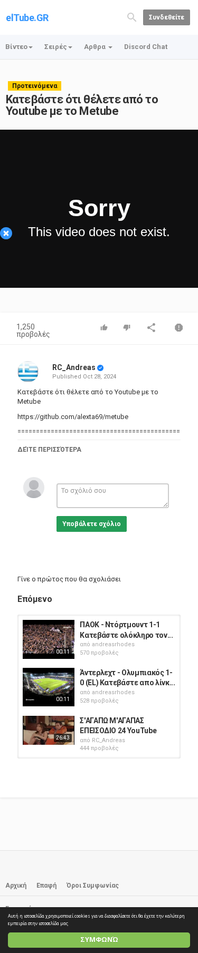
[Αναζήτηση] (132, 16)
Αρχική (15, 885)
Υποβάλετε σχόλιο (91, 524)
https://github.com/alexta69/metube (72, 417)
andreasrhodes (113, 644)
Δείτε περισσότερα (49, 449)
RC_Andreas (74, 367)
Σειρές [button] (55, 47)
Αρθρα (95, 47)
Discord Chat (145, 47)
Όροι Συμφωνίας (93, 885)
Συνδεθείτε (166, 17)
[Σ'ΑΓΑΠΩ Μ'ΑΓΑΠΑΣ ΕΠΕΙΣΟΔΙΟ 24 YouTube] (48, 730)
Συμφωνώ (99, 939)
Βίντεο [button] (16, 47)
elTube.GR (27, 17)
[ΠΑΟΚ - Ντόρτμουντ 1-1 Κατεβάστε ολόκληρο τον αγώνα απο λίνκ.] (48, 639)
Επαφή (46, 885)
